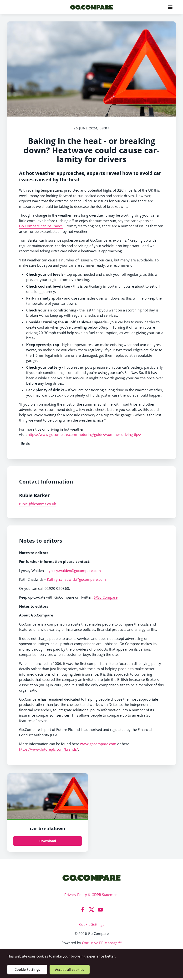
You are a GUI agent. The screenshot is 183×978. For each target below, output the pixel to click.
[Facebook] (82, 909)
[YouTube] (100, 909)
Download (47, 841)
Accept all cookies (69, 969)
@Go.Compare (105, 597)
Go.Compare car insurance (41, 226)
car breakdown (47, 828)
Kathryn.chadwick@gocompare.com (76, 579)
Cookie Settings (91, 924)
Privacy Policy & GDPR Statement (91, 894)
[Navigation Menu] (170, 7)
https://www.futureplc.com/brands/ (48, 749)
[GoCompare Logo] (91, 877)
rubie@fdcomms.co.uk (37, 503)
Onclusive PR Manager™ (102, 942)
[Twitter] (91, 909)
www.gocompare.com (98, 743)
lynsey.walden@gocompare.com (74, 570)
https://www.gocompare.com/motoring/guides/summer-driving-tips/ (84, 434)
